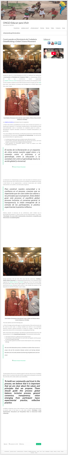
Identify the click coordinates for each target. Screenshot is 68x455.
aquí (40, 82)
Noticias (42, 28)
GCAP (15, 80)
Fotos (44, 451)
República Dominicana (32, 451)
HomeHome (16, 28)
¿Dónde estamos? (35, 28)
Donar (63, 28)
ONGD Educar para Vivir (16, 22)
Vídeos (52, 28)
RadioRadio (47, 451)
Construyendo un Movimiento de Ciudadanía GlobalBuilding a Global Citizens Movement (20, 40)
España (51, 451)
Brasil (38, 451)
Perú (41, 451)
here (11, 285)
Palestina (26, 451)
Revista (47, 28)
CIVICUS (10, 80)
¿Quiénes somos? (25, 28)
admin (6, 444)
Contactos (58, 28)
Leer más (38, 444)
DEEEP (6, 80)
